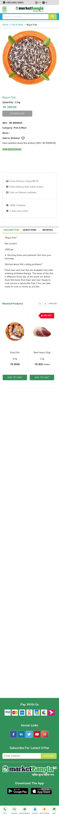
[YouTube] (37, 734)
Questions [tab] (29, 229)
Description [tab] (11, 229)
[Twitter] (29, 734)
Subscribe (49, 756)
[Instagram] (44, 734)
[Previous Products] (40, 303)
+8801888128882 (14, 2)
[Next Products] (45, 303)
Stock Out (17, 113)
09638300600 (11, 149)
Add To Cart (14, 377)
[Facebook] (13, 734)
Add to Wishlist (11, 138)
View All (53, 303)
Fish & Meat (17, 24)
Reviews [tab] (47, 229)
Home (5, 24)
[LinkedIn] (21, 734)
